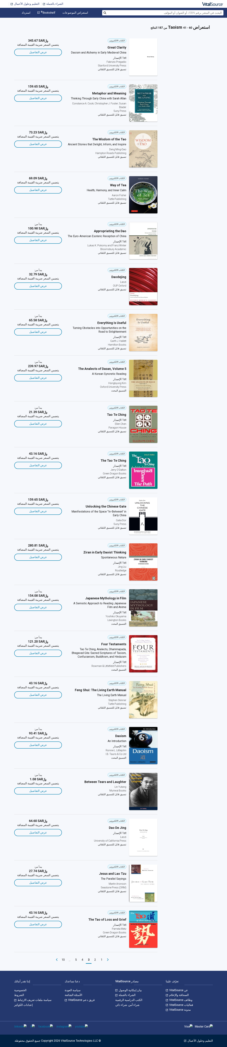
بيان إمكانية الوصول (130, 990)
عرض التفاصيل (38, 52)
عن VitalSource (178, 990)
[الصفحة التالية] (57, 959)
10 (63, 959)
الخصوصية (20, 990)
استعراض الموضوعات (75, 12)
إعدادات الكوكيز (23, 1005)
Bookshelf (48, 12)
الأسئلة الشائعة (73, 995)
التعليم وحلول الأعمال (26, 3)
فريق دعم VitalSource (81, 1000)
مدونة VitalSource (179, 1009)
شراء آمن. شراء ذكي (127, 1005)
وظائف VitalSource (180, 1000)
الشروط (19, 995)
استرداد (26, 12)
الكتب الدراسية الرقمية (128, 1000)
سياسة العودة (73, 990)
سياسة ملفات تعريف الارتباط (34, 1000)
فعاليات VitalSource (180, 1005)
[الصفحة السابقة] (108, 959)
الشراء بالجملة (54, 3)
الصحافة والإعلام (178, 995)
